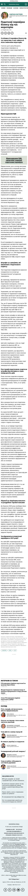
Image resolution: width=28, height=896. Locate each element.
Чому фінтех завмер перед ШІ (11, 732)
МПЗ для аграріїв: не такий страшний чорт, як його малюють (13, 779)
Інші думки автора (8, 776)
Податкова (4, 650)
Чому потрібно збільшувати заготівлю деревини (11, 762)
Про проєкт (19, 829)
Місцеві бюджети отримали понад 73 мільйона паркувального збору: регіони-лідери (14, 691)
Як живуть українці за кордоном (12, 741)
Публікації (9, 8)
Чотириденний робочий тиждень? (13, 751)
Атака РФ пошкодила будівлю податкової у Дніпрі (10, 698)
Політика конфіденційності (14, 831)
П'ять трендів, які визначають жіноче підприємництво (11, 710)
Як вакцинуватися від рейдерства (13, 797)
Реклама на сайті (10, 829)
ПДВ (15, 650)
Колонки (15, 8)
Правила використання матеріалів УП (14, 833)
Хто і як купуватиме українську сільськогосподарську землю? (12, 801)
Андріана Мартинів (16, 14)
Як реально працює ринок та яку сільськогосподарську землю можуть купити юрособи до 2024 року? (13, 786)
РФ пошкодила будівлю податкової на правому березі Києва (13, 684)
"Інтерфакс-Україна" (19, 844)
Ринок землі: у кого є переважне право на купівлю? (12, 792)
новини (3, 8)
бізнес (10, 650)
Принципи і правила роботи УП (14, 835)
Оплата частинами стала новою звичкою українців (12, 721)
